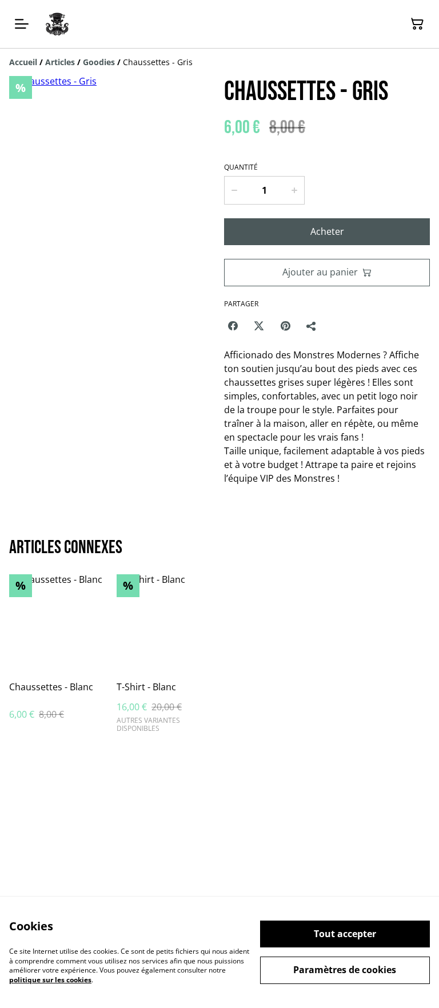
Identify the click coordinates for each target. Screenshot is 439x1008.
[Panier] (417, 24)
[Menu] (21, 24)
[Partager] (311, 325)
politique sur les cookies (50, 980)
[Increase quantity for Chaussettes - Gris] (295, 190)
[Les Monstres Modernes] (57, 24)
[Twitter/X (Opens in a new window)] (259, 325)
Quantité (241, 167)
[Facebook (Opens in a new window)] (232, 325)
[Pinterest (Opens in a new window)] (285, 325)
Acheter (327, 231)
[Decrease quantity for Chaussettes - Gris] (234, 190)
